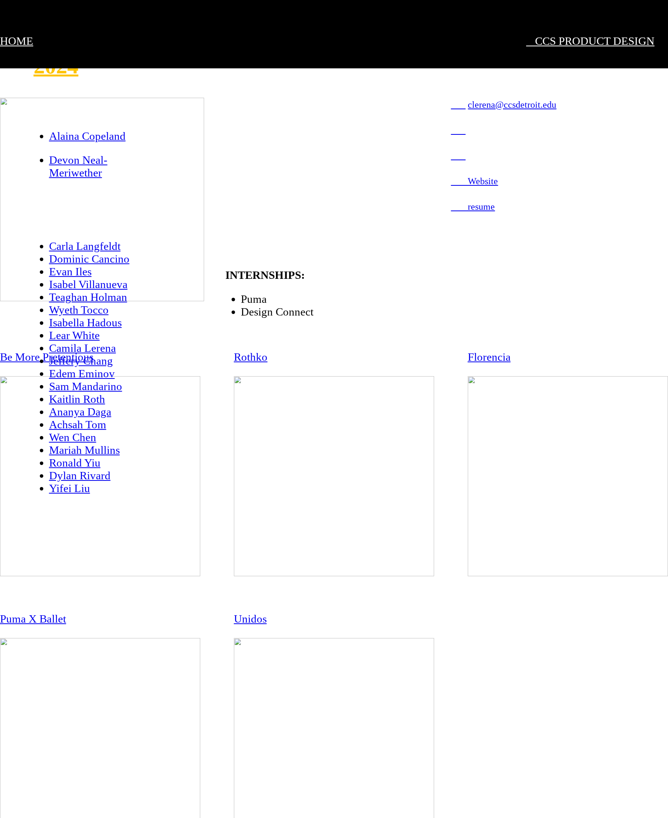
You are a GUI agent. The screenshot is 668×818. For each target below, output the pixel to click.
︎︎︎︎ (458, 130)
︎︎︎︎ (458, 105)
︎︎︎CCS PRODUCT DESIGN (590, 41)
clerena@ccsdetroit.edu (512, 105)
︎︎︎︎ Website (474, 181)
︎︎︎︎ (458, 156)
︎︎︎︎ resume (473, 207)
